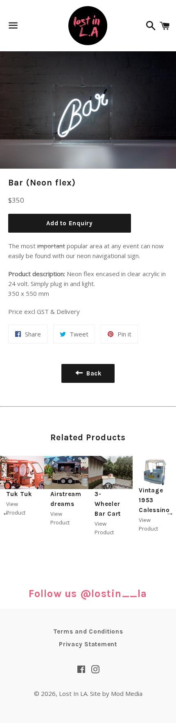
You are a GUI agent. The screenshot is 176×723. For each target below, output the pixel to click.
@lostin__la (113, 593)
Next (170, 512)
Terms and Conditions (88, 631)
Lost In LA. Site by (85, 693)
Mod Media (126, 693)
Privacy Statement (88, 644)
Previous (6, 512)
